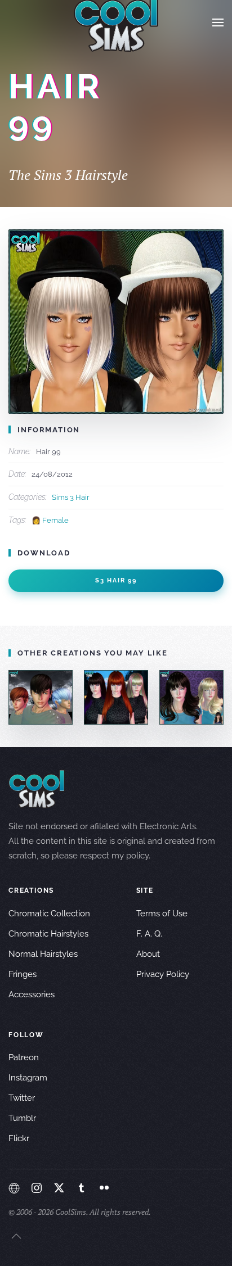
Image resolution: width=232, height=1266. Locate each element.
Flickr (18, 1138)
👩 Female (50, 520)
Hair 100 (191, 697)
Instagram (27, 1078)
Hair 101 (115, 697)
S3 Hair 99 (116, 580)
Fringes (22, 974)
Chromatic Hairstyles (48, 934)
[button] (218, 22)
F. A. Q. (149, 934)
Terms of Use (162, 913)
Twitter (21, 1098)
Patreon (23, 1057)
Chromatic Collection (49, 913)
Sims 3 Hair (71, 497)
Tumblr (22, 1118)
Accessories (31, 994)
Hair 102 (41, 697)
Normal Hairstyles (43, 954)
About (148, 954)
